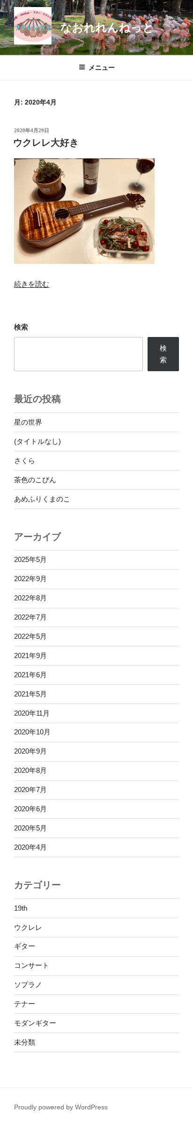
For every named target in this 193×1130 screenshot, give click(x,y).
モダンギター (35, 1023)
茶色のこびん (35, 480)
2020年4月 (30, 847)
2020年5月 (30, 828)
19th (20, 908)
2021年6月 (30, 675)
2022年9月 (30, 579)
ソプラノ (28, 984)
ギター (24, 946)
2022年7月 (30, 617)
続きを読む (31, 284)
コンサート (31, 965)
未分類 (24, 1042)
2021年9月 (30, 655)
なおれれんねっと (107, 27)
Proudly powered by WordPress (61, 1107)
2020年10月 (32, 732)
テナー (24, 1004)
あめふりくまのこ (42, 499)
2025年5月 (30, 559)
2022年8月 (30, 598)
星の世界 (28, 422)
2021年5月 (30, 694)
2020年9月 (30, 751)
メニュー (102, 67)
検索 (21, 327)
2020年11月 (32, 713)
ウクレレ (28, 927)
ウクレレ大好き (46, 142)
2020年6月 (30, 809)
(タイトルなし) (37, 441)
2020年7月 (30, 789)
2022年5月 (30, 636)
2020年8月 (30, 770)
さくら (24, 460)
